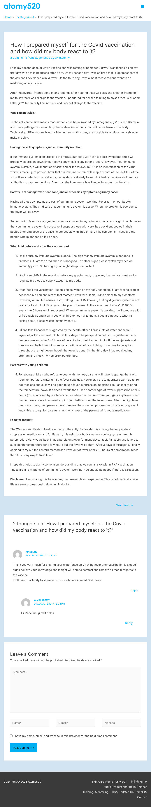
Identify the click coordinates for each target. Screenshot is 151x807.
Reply (134, 590)
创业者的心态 (139, 781)
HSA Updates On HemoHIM (129, 792)
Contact (142, 797)
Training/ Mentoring (95, 792)
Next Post (124, 505)
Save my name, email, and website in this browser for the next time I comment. (66, 736)
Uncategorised (38, 57)
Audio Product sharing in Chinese (125, 787)
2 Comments (18, 57)
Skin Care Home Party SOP (109, 781)
